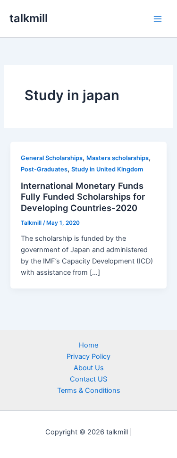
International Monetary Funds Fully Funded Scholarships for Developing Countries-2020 (83, 196)
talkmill (28, 18)
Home (88, 345)
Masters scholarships (117, 157)
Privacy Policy (88, 356)
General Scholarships (52, 157)
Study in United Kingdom (107, 169)
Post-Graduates (44, 169)
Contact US (88, 379)
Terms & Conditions (88, 390)
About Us (89, 368)
